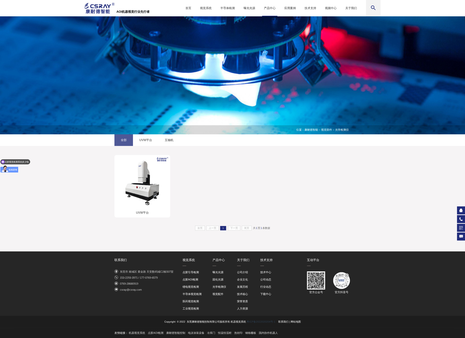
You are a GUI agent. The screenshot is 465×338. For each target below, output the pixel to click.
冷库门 (211, 332)
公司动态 (265, 279)
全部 (124, 140)
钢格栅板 (250, 332)
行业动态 (265, 286)
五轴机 (169, 140)
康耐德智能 (311, 129)
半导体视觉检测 (192, 294)
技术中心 (265, 272)
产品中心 (270, 8)
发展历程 (242, 286)
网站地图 (296, 321)
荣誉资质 (242, 301)
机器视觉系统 (137, 332)
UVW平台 (145, 140)
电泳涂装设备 (196, 332)
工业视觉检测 (191, 308)
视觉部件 (326, 129)
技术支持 (310, 8)
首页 (188, 8)
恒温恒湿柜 (225, 332)
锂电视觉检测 (191, 286)
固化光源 (218, 279)
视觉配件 (218, 294)
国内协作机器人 (268, 332)
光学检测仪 (342, 129)
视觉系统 (206, 8)
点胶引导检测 (191, 272)
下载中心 (265, 294)
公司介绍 (242, 272)
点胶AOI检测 (190, 279)
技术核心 (242, 294)
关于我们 (351, 8)
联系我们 (283, 321)
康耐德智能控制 (175, 332)
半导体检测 (227, 8)
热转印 (238, 332)
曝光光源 (249, 8)
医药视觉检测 (191, 301)
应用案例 (290, 8)
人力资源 (242, 308)
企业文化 (242, 279)
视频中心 (331, 8)
